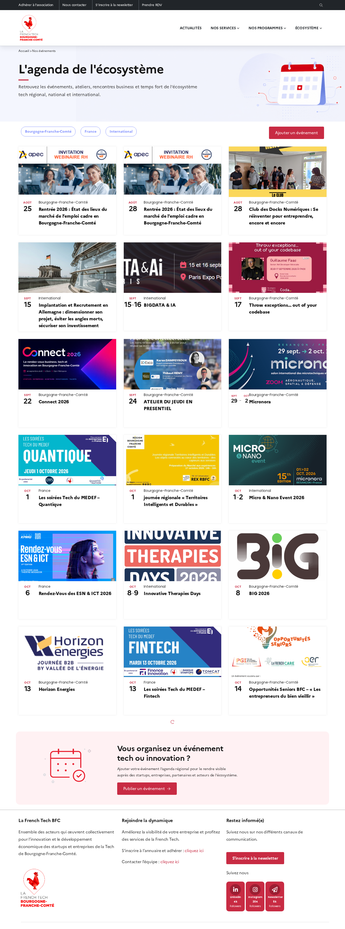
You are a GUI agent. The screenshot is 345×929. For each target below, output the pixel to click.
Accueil (23, 51)
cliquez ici (194, 851)
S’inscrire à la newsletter (114, 5)
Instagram (255, 897)
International (121, 131)
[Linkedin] (235, 889)
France (90, 131)
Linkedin (235, 897)
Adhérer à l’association (35, 5)
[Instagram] (255, 889)
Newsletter (275, 897)
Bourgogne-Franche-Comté (48, 131)
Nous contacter (74, 5)
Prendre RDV (152, 5)
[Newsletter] (274, 889)
